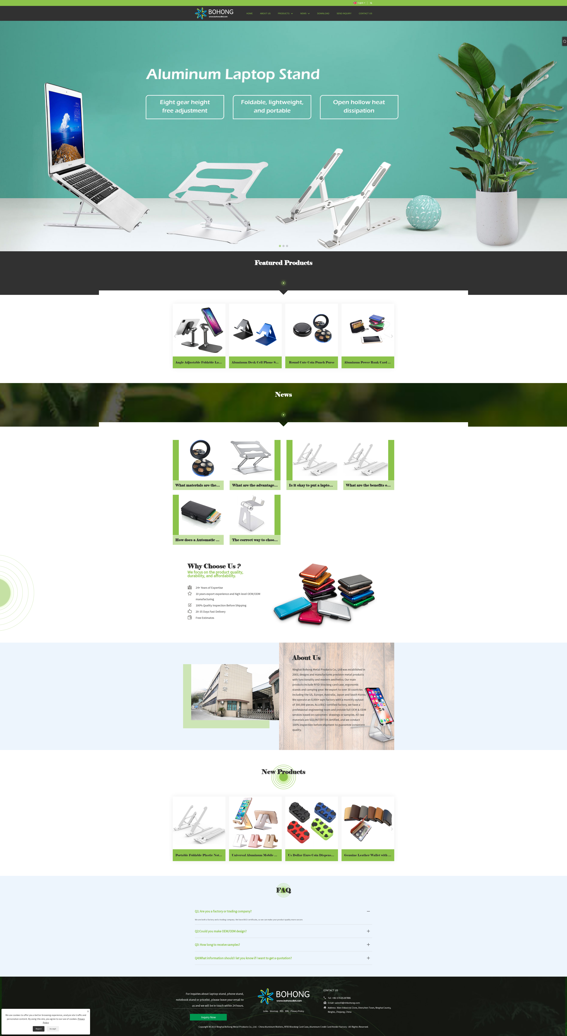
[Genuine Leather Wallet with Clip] (368, 823)
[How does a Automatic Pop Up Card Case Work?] (201, 512)
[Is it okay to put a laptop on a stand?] (315, 457)
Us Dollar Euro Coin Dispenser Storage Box (313, 855)
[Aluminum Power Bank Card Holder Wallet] (368, 330)
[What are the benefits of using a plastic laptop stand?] (365, 457)
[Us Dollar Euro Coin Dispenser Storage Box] (311, 823)
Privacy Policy (297, 1011)
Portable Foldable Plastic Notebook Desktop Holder (200, 855)
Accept (53, 1028)
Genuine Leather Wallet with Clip (369, 855)
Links (265, 1011)
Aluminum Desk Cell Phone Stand (257, 362)
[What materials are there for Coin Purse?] (201, 457)
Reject (38, 1028)
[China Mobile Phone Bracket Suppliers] (283, 136)
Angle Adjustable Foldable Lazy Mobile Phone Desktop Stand (200, 362)
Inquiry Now (208, 1017)
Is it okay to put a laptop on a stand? (313, 485)
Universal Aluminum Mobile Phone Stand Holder (257, 855)
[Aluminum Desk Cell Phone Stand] (255, 330)
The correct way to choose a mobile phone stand (256, 540)
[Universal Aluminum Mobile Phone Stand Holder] (255, 823)
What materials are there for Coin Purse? (199, 485)
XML (287, 1011)
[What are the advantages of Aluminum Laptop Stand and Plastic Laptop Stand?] (252, 457)
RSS (282, 1011)
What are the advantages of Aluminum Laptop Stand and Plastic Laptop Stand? (256, 485)
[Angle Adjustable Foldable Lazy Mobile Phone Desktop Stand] (199, 330)
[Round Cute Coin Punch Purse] (311, 330)
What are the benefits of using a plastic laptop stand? (370, 485)
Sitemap (274, 1011)
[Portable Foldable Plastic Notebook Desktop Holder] (199, 823)
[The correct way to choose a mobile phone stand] (252, 512)
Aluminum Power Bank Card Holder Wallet (369, 362)
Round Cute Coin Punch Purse (311, 362)
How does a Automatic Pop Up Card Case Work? (199, 540)
